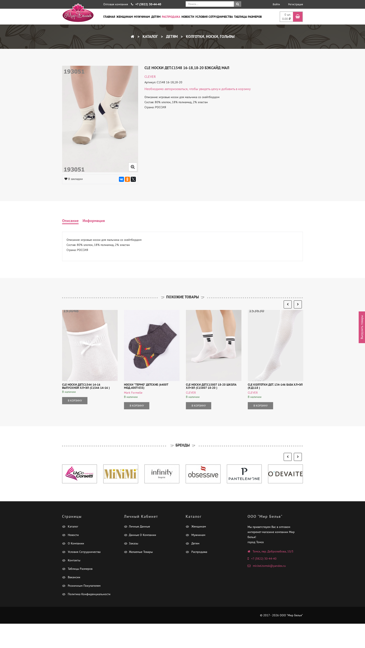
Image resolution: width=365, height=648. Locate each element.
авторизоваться (176, 89)
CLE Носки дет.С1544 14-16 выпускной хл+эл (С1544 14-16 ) (86, 386)
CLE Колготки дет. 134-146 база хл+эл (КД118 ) (275, 386)
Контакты (73, 560)
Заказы (133, 543)
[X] (133, 179)
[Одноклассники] (127, 179)
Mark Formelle (133, 393)
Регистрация (295, 4)
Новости (187, 17)
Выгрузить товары (362, 327)
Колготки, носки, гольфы (209, 36)
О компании (75, 543)
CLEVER (150, 76)
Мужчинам (142, 17)
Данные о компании (142, 535)
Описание (70, 220)
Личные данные (139, 526)
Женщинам (124, 17)
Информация (94, 220)
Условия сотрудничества (214, 17)
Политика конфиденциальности (88, 594)
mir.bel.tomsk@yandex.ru (269, 566)
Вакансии (73, 577)
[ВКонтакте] (121, 179)
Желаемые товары (141, 552)
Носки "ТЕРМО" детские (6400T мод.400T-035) (146, 386)
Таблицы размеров (248, 17)
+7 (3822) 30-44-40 (263, 558)
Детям (156, 17)
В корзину (75, 400)
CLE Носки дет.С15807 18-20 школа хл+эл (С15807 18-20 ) (211, 386)
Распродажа (171, 17)
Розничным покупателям (84, 586)
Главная (109, 17)
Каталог (150, 36)
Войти (276, 4)
